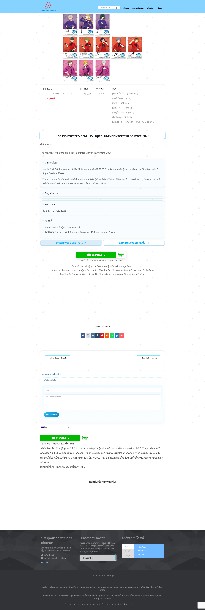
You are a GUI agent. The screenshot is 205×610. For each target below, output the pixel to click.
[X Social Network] (88, 335)
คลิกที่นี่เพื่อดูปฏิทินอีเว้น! (102, 481)
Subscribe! (88, 558)
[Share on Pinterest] (102, 335)
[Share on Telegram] (117, 335)
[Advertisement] (102, 302)
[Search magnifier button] (115, 7)
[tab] (128, 546)
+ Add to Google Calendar (57, 358)
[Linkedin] (93, 335)
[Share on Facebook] (83, 335)
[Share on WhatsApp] (112, 335)
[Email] (121, 335)
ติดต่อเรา (142, 550)
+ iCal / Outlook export (148, 358)
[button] (55, 427)
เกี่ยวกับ (142, 547)
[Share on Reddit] (107, 335)
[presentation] (126, 546)
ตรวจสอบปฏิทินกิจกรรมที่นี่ (132, 243)
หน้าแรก (141, 554)
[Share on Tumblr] (97, 335)
